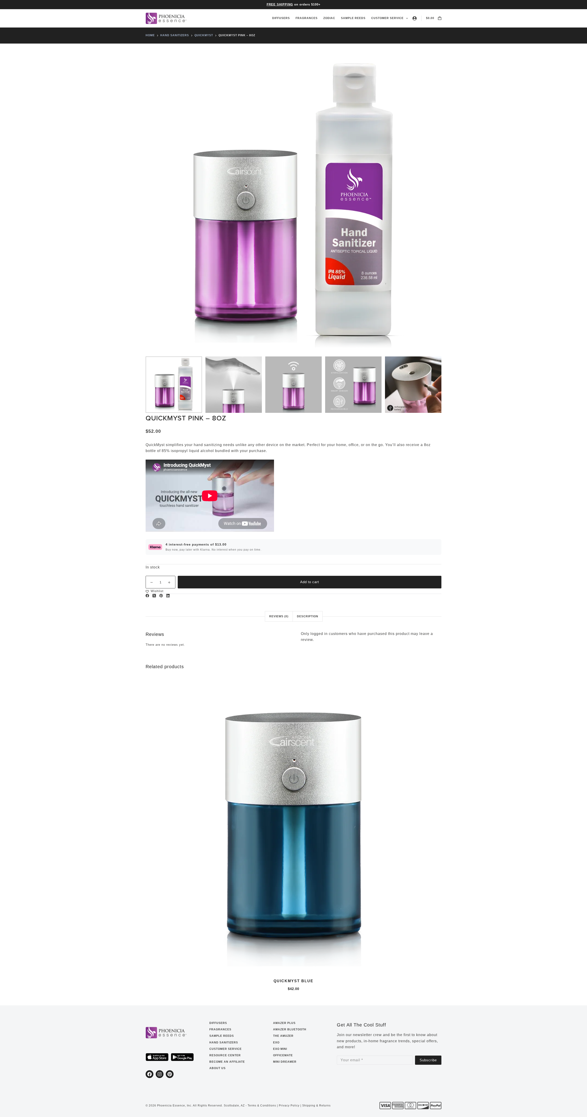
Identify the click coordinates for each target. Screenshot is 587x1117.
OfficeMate (283, 1055)
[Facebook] (147, 595)
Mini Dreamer (284, 1061)
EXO (276, 1042)
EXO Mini (280, 1049)
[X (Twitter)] (154, 595)
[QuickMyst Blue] (293, 825)
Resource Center (225, 1055)
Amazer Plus (284, 1023)
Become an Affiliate (227, 1061)
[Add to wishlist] (293, 967)
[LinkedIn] (168, 595)
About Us (217, 1068)
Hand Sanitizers (223, 1042)
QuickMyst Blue (293, 981)
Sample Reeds (353, 18)
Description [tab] (307, 616)
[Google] (182, 1057)
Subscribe (428, 1060)
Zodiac (329, 18)
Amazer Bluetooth (289, 1029)
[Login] (415, 18)
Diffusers (281, 18)
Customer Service (387, 18)
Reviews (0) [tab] (278, 616)
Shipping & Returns (316, 1105)
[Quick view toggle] (390, 967)
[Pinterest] (161, 595)
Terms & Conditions (262, 1105)
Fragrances (307, 18)
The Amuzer (283, 1035)
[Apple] (157, 1057)
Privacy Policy (289, 1105)
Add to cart (309, 582)
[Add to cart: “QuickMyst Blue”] (197, 967)
